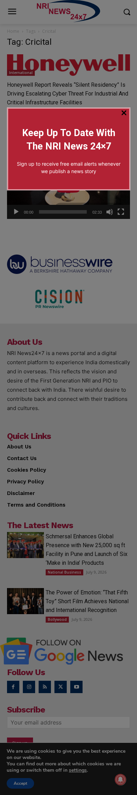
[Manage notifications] (120, 779)
